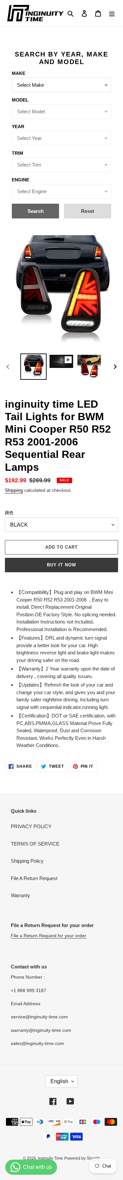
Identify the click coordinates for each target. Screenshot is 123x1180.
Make (18, 73)
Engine (20, 179)
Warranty (20, 895)
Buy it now (61, 564)
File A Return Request (34, 878)
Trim (17, 153)
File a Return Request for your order (48, 935)
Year (18, 126)
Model (20, 99)
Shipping (14, 490)
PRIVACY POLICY (31, 826)
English (59, 1081)
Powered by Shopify (82, 1158)
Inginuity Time (50, 1158)
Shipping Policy (27, 861)
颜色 (9, 512)
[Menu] (112, 13)
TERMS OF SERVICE (35, 844)
